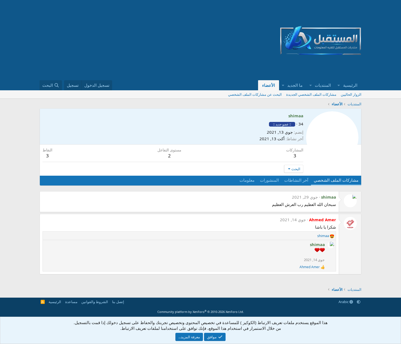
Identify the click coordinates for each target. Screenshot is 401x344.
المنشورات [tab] (269, 180)
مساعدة (71, 301)
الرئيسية (350, 85)
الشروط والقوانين (94, 301)
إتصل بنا (118, 301)
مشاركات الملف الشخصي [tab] (336, 180)
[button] (339, 85)
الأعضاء (268, 85)
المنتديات (323, 85)
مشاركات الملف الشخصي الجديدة (311, 94)
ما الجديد (295, 85)
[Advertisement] (149, 40)
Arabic (344, 301)
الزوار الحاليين (351, 94)
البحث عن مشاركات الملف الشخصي (255, 94)
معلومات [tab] (247, 180)
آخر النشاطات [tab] (296, 180)
